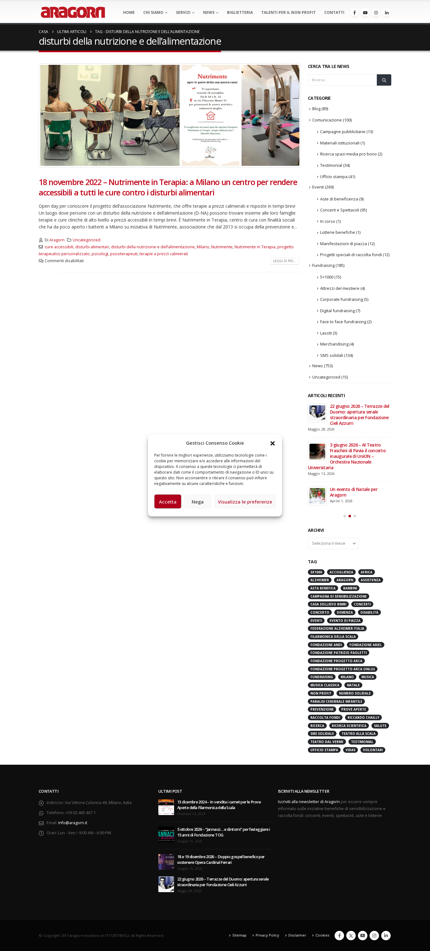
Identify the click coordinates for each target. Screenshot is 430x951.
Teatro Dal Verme (326, 742)
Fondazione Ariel (365, 645)
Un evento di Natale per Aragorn (353, 492)
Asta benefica (323, 588)
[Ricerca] (384, 80)
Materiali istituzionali (339, 143)
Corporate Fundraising (341, 299)
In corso (327, 221)
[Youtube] (365, 12)
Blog (316, 108)
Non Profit (320, 693)
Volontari (373, 750)
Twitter (351, 935)
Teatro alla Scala (359, 733)
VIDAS (350, 750)
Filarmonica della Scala (333, 636)
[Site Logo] (73, 12)
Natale (353, 685)
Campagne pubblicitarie (342, 131)
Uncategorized (86, 240)
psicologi (100, 253)
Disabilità (369, 612)
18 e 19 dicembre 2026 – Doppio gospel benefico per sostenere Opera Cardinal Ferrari (221, 859)
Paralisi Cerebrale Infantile (336, 701)
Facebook (339, 935)
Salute (380, 725)
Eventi (318, 187)
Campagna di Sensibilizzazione (338, 596)
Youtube (362, 935)
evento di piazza (345, 620)
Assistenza (371, 580)
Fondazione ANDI (326, 645)
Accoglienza (341, 572)
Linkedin (386, 935)
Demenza (345, 612)
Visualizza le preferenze (245, 501)
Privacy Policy (267, 935)
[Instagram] (375, 12)
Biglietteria (240, 12)
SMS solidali (331, 355)
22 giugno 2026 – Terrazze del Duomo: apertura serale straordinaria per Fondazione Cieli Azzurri (359, 414)
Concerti (362, 604)
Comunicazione (327, 120)
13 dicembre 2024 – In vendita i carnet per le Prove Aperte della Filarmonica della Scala (219, 804)
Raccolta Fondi (325, 717)
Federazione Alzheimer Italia (337, 628)
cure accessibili (59, 247)
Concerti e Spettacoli (339, 210)
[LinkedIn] (386, 12)
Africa (366, 572)
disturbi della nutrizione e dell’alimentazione (153, 247)
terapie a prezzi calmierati (163, 253)
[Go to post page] (317, 413)
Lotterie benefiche (337, 232)
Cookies (322, 935)
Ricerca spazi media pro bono (348, 154)
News (208, 12)
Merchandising (334, 344)
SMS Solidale (322, 733)
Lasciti (326, 333)
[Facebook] (354, 12)
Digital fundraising (337, 310)
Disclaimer (297, 935)
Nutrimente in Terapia (255, 247)
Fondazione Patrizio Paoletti (338, 652)
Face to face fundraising (343, 321)
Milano (203, 247)
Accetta (168, 501)
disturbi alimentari (92, 247)
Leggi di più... (284, 261)
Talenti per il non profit (288, 12)
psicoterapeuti (124, 253)
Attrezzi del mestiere (339, 288)
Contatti (334, 12)
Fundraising (323, 265)
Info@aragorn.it (72, 822)
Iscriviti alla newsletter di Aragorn (309, 801)
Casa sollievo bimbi (328, 604)
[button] (272, 443)
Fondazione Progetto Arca (336, 661)
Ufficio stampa (334, 176)
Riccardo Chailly (363, 717)
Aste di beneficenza (339, 199)
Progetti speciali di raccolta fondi (351, 254)
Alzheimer (319, 580)
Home (129, 12)
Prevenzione (322, 709)
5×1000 (326, 277)
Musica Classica (324, 685)
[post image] (170, 115)
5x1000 (316, 572)
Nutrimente (222, 247)
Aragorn (57, 240)
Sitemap (239, 935)
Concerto (319, 612)
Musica (367, 677)
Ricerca (317, 725)
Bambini (350, 588)
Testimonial (331, 165)
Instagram (374, 935)
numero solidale (355, 693)
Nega (198, 501)
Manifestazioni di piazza (343, 243)
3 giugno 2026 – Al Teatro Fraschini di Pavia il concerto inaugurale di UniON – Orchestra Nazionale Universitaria (347, 456)
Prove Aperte (353, 709)
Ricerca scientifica (349, 725)
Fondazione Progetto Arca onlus (342, 669)
